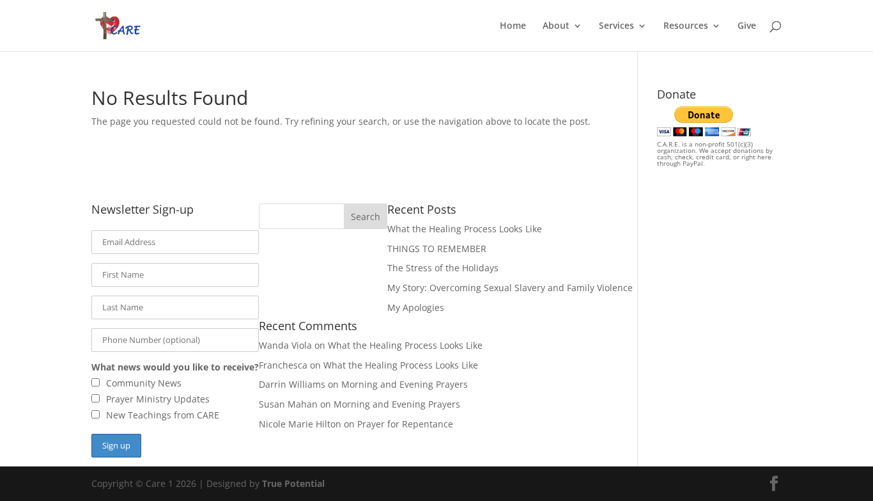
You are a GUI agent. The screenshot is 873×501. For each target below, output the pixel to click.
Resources (685, 26)
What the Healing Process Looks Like (464, 229)
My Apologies (415, 307)
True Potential (293, 483)
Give (747, 26)
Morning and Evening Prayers (404, 384)
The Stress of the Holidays (442, 268)
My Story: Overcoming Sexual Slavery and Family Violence (510, 288)
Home (513, 26)
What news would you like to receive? (175, 367)
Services (616, 26)
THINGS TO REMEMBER (436, 249)
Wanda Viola (285, 345)
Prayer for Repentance (405, 424)
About (556, 26)
